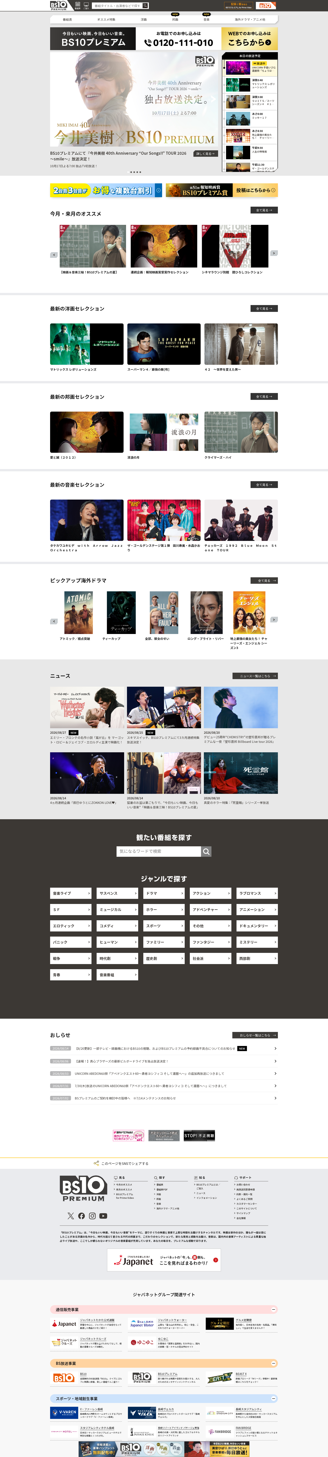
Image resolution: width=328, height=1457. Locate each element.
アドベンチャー (205, 909)
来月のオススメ (124, 1192)
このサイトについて (247, 1211)
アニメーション (252, 909)
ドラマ (151, 893)
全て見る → (264, 210)
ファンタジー (203, 942)
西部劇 (244, 958)
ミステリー (248, 942)
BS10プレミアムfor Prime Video (125, 1198)
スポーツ (153, 925)
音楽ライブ (62, 893)
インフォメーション (206, 1200)
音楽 (206, 19)
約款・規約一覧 (244, 1196)
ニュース (200, 1195)
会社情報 (241, 1220)
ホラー (151, 909)
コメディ (107, 925)
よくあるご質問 (244, 1201)
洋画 (144, 19)
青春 (56, 974)
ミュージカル (110, 909)
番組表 (67, 19)
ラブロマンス (250, 893)
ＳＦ (56, 909)
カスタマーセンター (247, 1206)
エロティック (63, 925)
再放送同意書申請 (246, 1192)
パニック (60, 942)
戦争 (56, 958)
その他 (198, 925)
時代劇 (105, 958)
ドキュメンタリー (253, 925)
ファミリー (155, 942)
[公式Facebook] (82, 1218)
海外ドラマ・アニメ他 (250, 19)
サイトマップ (243, 1215)
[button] (54, 99)
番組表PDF (162, 1192)
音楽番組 (107, 974)
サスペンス (108, 893)
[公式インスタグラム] (92, 1218)
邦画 (175, 19)
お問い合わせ (243, 1187)
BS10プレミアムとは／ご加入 (208, 1189)
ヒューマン (109, 942)
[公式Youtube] (103, 1218)
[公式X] (71, 1218)
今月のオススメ (124, 1187)
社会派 (198, 958)
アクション (202, 893)
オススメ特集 (106, 19)
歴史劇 (151, 958)
